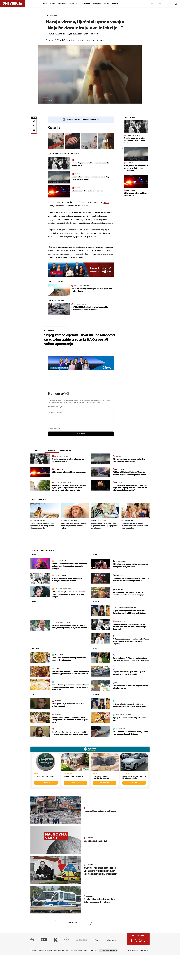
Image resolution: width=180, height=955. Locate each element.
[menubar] (176, 3)
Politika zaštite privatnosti (74, 950)
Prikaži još (72, 922)
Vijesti (44, 3)
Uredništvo (33, 950)
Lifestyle (73, 3)
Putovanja (85, 3)
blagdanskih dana (61, 212)
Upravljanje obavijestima (109, 950)
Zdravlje (97, 3)
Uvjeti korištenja (59, 950)
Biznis (106, 3)
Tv (123, 3)
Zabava (115, 3)
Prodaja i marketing (45, 950)
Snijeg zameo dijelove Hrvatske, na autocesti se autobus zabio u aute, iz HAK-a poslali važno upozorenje (79, 340)
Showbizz (62, 3)
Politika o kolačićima (90, 950)
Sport (52, 3)
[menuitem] (176, 3)
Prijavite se (81, 434)
